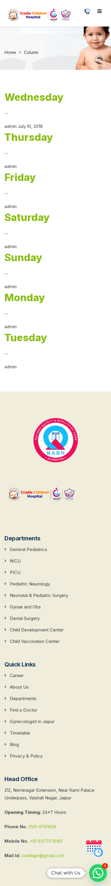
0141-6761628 (42, 826)
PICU (15, 572)
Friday (20, 177)
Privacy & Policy (26, 756)
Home (10, 52)
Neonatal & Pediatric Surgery (39, 595)
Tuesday (25, 337)
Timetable (20, 733)
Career (17, 675)
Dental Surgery (25, 618)
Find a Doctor (23, 710)
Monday (24, 297)
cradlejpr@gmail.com (42, 855)
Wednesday (34, 97)
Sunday (23, 257)
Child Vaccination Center (34, 641)
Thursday (28, 137)
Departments (23, 698)
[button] (98, 873)
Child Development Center (37, 630)
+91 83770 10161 (46, 841)
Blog (14, 744)
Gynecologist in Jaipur (32, 721)
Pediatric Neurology (30, 584)
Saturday (27, 217)
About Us (19, 687)
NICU (15, 561)
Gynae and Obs (25, 607)
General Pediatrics (28, 549)
